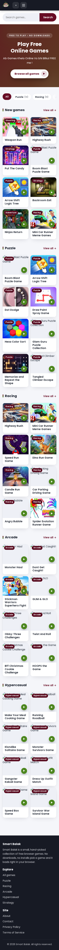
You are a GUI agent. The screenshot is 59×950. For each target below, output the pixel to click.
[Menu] (23, 5)
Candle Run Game (12, 491)
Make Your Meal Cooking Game (15, 716)
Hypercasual (11, 897)
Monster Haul (13, 567)
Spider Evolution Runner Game (43, 523)
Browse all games (30, 74)
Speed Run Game (12, 459)
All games (9, 875)
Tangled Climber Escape (42, 378)
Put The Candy (14, 168)
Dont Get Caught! (38, 569)
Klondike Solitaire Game (15, 748)
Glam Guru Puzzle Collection (39, 345)
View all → (49, 110)
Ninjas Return (13, 232)
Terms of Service (13, 932)
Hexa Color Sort (15, 341)
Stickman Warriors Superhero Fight (15, 602)
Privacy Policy (11, 927)
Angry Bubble (13, 521)
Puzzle (21, 97)
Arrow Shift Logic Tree (12, 202)
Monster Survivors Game (43, 748)
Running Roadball (38, 716)
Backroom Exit (41, 200)
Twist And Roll (41, 634)
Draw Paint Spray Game (40, 311)
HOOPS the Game (39, 667)
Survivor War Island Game (41, 812)
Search (48, 17)
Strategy (8, 903)
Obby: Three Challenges (13, 635)
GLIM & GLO (40, 599)
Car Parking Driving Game (41, 491)
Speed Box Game (12, 812)
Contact (8, 921)
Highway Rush (41, 140)
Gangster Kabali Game (13, 780)
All (7, 96)
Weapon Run (13, 140)
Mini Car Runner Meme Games (42, 233)
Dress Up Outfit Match (42, 780)
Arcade (7, 892)
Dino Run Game (42, 457)
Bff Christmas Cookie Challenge (14, 669)
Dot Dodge (12, 310)
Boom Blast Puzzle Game (40, 170)
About (6, 916)
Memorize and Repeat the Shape (14, 380)
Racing (42, 97)
